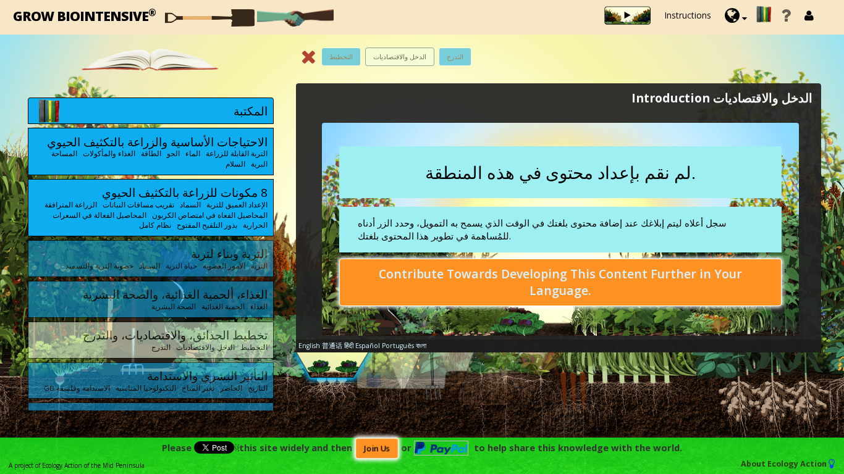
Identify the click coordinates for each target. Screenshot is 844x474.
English (309, 345)
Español (367, 345)
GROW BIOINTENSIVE (84, 15)
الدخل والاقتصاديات (399, 56)
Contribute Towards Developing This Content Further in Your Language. (560, 282)
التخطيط (341, 56)
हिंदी (348, 345)
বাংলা (421, 345)
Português (398, 345)
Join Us (376, 448)
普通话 (332, 345)
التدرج (455, 56)
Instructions (687, 15)
